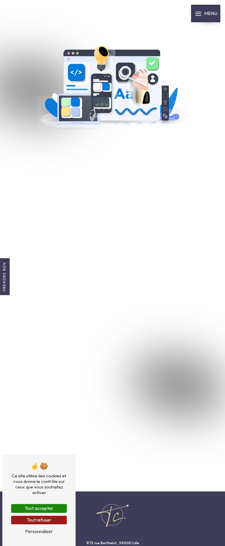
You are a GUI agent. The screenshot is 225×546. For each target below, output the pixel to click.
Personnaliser (39, 531)
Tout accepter (39, 508)
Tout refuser (39, 520)
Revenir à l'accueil (112, 215)
